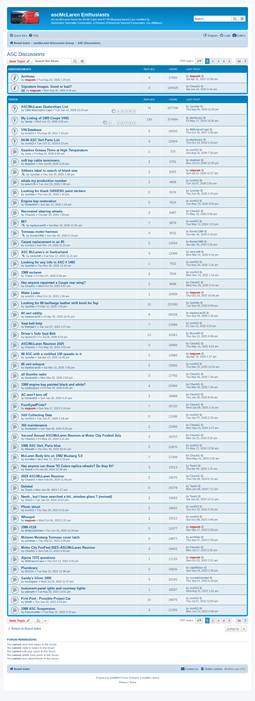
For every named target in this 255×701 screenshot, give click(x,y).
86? (24, 221)
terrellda (30, 459)
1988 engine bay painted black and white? (53, 384)
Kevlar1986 (37, 235)
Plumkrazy (29, 568)
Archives (28, 76)
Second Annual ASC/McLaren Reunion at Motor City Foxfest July (71, 435)
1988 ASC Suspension (38, 609)
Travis (29, 275)
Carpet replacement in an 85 (42, 242)
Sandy (29, 121)
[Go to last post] (202, 76)
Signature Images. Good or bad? (46, 86)
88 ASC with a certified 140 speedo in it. (51, 354)
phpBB (114, 677)
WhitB (28, 601)
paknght (30, 591)
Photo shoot (30, 507)
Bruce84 (195, 333)
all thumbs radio (34, 374)
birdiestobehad (34, 530)
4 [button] (224, 61)
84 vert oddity (31, 313)
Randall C (31, 326)
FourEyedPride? (33, 405)
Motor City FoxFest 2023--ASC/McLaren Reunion (58, 547)
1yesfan (194, 106)
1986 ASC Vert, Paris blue (41, 446)
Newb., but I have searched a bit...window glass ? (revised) (66, 496)
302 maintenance (34, 425)
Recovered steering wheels (42, 211)
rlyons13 (30, 336)
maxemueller (32, 612)
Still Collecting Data (36, 415)
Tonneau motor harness (39, 232)
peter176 (30, 184)
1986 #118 (28, 527)
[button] (199, 61)
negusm (30, 79)
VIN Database (31, 130)
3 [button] (218, 61)
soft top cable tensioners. (40, 160)
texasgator (31, 581)
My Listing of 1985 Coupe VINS (45, 118)
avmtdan (30, 540)
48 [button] (239, 61)
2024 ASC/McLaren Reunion (42, 476)
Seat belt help (31, 323)
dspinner (30, 163)
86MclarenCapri (199, 129)
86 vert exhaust (32, 364)
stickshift (35, 255)
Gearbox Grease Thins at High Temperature (54, 150)
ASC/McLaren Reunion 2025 (42, 344)
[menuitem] (239, 36)
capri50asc (196, 567)
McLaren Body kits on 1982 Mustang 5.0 (51, 456)
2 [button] (213, 61)
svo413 (29, 133)
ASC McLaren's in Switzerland (44, 252)
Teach (28, 469)
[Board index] (29, 16)
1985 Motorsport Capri (38, 110)
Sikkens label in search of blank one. (49, 170)
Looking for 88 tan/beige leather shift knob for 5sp (59, 303)
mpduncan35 (38, 225)
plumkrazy (196, 117)
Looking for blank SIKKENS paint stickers (53, 191)
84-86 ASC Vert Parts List (40, 140)
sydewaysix (32, 387)
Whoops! (28, 517)
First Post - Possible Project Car (46, 598)
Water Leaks (30, 293)
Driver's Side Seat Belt (38, 333)
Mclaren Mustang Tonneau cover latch (50, 537)
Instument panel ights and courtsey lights (53, 588)
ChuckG (195, 86)
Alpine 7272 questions (38, 558)
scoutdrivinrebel (199, 577)
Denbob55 (31, 204)
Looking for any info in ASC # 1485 (48, 262)
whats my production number (44, 181)
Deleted (27, 486)
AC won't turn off (34, 395)
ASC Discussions (26, 54)
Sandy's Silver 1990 (36, 578)
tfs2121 (29, 571)
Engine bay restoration (38, 201)
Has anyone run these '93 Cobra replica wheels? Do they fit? (67, 466)
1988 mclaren (31, 272)
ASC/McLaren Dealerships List (44, 107)
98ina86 (29, 449)
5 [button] (229, 61)
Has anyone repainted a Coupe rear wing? (53, 283)
